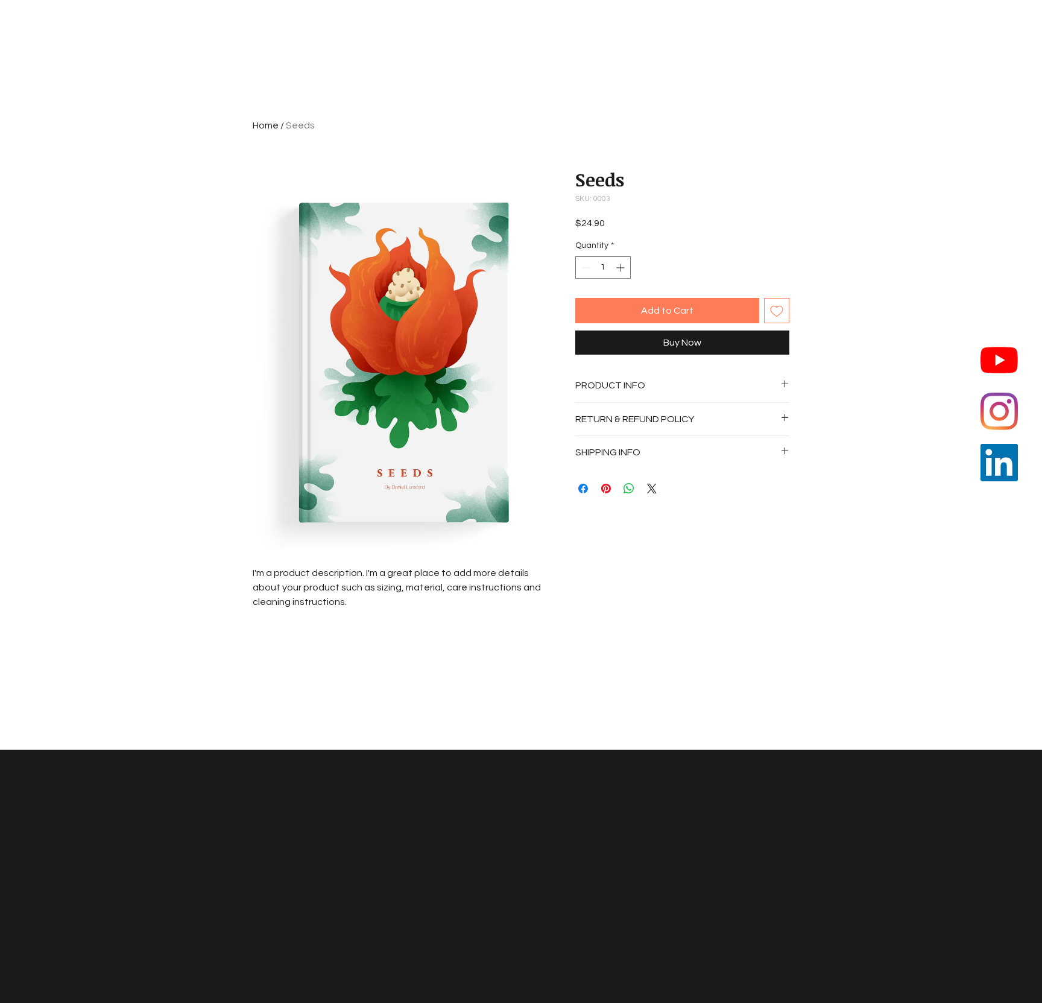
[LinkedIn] (999, 462)
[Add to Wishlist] (776, 310)
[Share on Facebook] (583, 488)
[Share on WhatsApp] (629, 488)
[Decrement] (584, 267)
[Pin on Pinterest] (606, 488)
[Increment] (621, 267)
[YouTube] (999, 360)
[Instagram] (999, 411)
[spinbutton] (603, 267)
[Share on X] (652, 488)
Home (266, 125)
